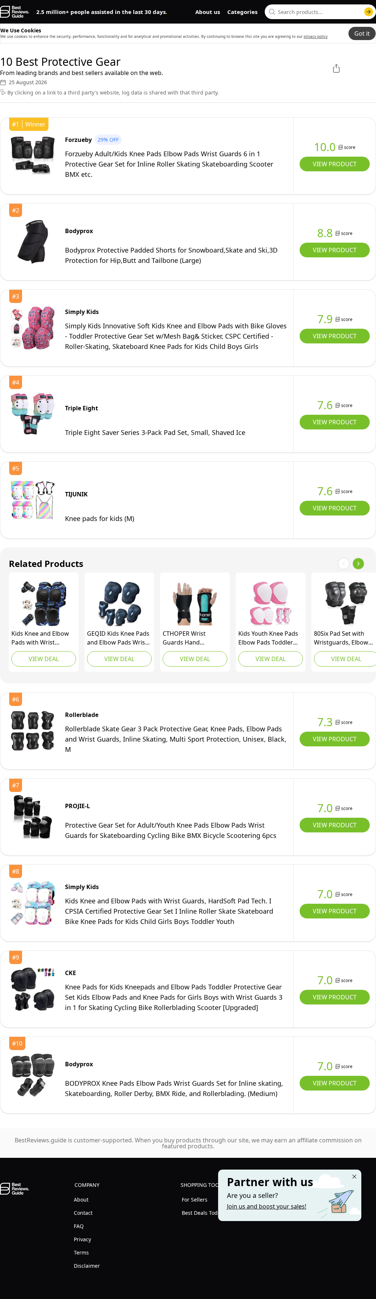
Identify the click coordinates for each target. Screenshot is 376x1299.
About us (207, 11)
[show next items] (358, 564)
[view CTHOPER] (195, 603)
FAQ (79, 1226)
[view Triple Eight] (33, 414)
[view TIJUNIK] (33, 500)
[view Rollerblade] (33, 731)
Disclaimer (87, 1265)
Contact (83, 1212)
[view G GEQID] (119, 603)
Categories (242, 11)
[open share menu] (336, 68)
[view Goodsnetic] (270, 603)
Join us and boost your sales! (266, 1206)
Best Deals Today (202, 1212)
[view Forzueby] (33, 156)
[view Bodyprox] (33, 242)
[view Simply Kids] (33, 328)
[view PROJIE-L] (33, 817)
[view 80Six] (346, 603)
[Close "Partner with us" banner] (354, 1176)
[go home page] (14, 12)
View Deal (44, 659)
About (81, 1199)
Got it (362, 33)
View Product (335, 164)
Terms (81, 1252)
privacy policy (316, 36)
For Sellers (194, 1199)
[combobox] (320, 11)
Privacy (82, 1239)
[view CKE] (33, 989)
